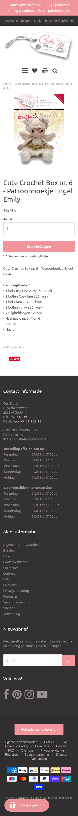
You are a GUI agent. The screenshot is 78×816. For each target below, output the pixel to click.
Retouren (10, 596)
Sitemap (9, 608)
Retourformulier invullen (39, 729)
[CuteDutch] (39, 46)
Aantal (7, 219)
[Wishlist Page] (34, 70)
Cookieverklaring (16, 562)
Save (16, 358)
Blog (6, 556)
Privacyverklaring (16, 590)
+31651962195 (30, 421)
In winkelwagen (39, 246)
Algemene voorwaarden (21, 544)
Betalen (9, 550)
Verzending (11, 614)
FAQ (6, 579)
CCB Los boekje (13, 347)
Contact (9, 573)
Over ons (10, 585)
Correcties (10, 568)
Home (7, 83)
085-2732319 (18, 416)
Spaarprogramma (16, 602)
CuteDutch (22, 797)
